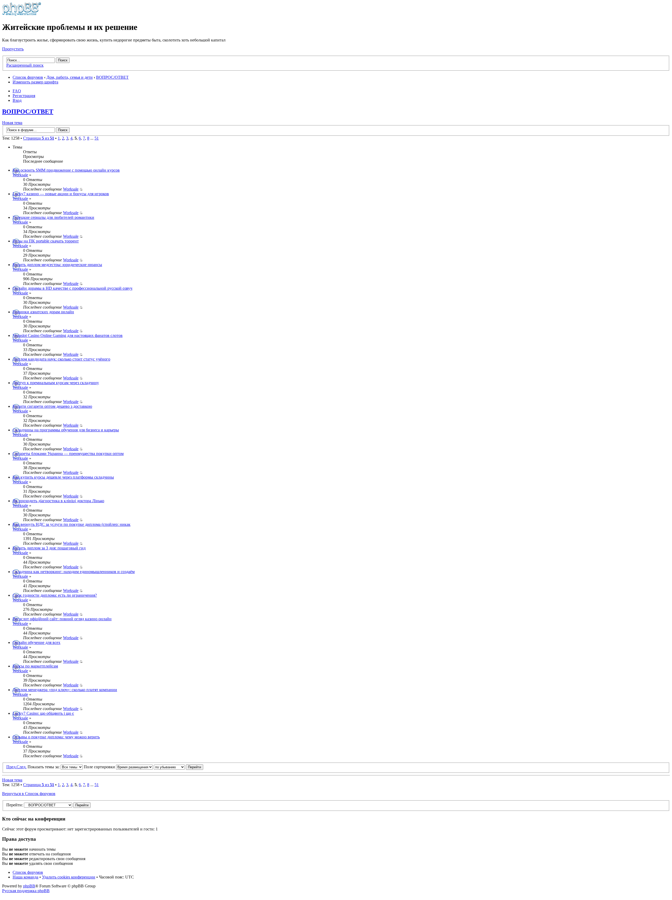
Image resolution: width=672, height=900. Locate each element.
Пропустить (13, 49)
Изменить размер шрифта (35, 82)
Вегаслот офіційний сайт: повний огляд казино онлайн (62, 619)
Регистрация (24, 95)
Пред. (11, 767)
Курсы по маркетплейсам (35, 666)
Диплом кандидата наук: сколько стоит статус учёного (61, 359)
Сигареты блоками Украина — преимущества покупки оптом (68, 453)
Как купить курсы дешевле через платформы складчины (63, 477)
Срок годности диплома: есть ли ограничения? (55, 595)
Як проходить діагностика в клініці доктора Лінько (58, 501)
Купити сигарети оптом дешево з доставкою (52, 406)
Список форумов (28, 77)
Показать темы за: (44, 767)
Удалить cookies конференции (68, 877)
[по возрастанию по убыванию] (178, 767)
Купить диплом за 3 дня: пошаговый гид (49, 548)
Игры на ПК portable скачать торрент (46, 241)
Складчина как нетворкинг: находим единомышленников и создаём (74, 571)
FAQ (17, 91)
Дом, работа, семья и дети (69, 77)
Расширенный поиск (25, 65)
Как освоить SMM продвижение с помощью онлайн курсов (66, 170)
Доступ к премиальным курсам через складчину (56, 382)
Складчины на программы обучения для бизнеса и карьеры (66, 430)
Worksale (20, 175)
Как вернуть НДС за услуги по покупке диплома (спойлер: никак (71, 524)
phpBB (29, 886)
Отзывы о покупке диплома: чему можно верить (56, 737)
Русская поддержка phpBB (26, 890)
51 (96, 138)
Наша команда (25, 877)
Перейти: (14, 805)
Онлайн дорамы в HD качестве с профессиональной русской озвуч (72, 288)
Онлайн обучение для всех (36, 642)
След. (22, 767)
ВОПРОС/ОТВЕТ (112, 77)
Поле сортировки (100, 767)
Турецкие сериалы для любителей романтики (53, 217)
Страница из (38, 138)
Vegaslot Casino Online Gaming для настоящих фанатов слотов (68, 335)
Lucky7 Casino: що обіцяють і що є (43, 713)
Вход (17, 100)
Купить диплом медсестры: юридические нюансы (57, 264)
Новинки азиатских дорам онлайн (43, 312)
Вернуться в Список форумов (28, 793)
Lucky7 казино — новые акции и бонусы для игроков (61, 194)
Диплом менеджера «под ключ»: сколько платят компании (65, 689)
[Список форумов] (21, 14)
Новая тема (12, 122)
